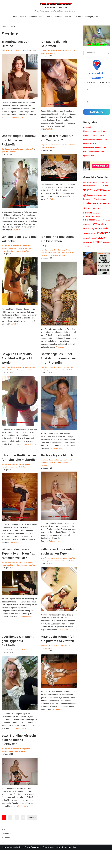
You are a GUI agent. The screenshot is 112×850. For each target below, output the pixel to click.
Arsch (94, 182)
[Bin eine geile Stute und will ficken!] (20, 281)
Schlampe (106, 220)
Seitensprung (87, 224)
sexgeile (93, 228)
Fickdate (105, 186)
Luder (94, 209)
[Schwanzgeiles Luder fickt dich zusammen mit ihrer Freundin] (59, 403)
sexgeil (86, 228)
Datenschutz (6, 834)
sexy (85, 238)
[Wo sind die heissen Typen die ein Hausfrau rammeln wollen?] (20, 583)
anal (84, 182)
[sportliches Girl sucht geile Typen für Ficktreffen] (20, 683)
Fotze (107, 190)
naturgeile (95, 213)
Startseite (5, 27)
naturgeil (87, 213)
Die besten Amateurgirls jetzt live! (87, 17)
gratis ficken (101, 195)
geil (85, 195)
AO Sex (88, 182)
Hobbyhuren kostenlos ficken (51, 250)
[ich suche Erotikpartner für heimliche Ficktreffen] (20, 497)
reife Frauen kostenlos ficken (51, 463)
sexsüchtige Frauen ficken (11, 370)
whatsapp (106, 242)
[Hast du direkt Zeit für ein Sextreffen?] (59, 167)
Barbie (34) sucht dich (57, 455)
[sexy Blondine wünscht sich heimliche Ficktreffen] (20, 771)
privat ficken (99, 220)
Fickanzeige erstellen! (53, 17)
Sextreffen (103, 233)
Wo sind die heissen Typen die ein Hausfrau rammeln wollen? (18, 553)
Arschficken (103, 182)
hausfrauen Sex (90, 199)
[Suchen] (107, 53)
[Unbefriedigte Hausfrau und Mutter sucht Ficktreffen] (20, 183)
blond (85, 186)
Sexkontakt (102, 228)
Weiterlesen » (17, 118)
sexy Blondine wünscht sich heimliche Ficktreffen (19, 740)
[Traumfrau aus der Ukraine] (20, 76)
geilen (90, 195)
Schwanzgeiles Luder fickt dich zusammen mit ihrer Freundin (59, 358)
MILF (99, 209)
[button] (25, 16)
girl (95, 195)
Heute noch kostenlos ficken (13, 847)
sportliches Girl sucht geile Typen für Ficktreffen (17, 641)
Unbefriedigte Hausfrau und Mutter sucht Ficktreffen (19, 140)
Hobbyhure (102, 199)
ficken (87, 190)
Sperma (94, 238)
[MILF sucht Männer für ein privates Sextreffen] (59, 671)
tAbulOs (100, 237)
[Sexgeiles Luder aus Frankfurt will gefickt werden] (20, 401)
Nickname (91, 90)
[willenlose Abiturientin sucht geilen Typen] (59, 589)
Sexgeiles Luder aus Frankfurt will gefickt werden (17, 358)
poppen (92, 220)
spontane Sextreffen (48, 53)
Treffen (97, 242)
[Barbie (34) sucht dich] (59, 495)
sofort (89, 238)
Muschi (103, 209)
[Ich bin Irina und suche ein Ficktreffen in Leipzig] (59, 293)
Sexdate (101, 224)
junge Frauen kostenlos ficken (12, 50)
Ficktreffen (98, 190)
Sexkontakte (89, 233)
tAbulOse (87, 242)
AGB (3, 830)
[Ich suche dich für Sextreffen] (59, 83)
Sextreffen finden (35, 17)
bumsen (98, 186)
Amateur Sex (88, 127)
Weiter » (32, 817)
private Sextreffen (68, 50)
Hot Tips (68, 17)
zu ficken (86, 246)
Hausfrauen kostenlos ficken (11, 149)
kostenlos (89, 203)
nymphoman (89, 216)
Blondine (91, 186)
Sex (94, 224)
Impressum (6, 838)
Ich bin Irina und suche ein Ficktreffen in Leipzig (57, 241)
